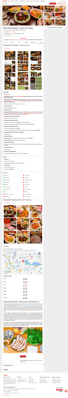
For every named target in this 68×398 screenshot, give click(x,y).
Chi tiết (40, 42)
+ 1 (36, 83)
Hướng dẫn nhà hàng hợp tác (57, 380)
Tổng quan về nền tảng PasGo (22, 379)
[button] (49, 9)
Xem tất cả (60, 22)
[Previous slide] (3, 15)
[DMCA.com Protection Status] (58, 391)
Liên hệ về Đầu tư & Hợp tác (56, 382)
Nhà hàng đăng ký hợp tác (56, 381)
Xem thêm (23, 356)
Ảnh (19, 42)
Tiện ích (12, 42)
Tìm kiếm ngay (30, 380)
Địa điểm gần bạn (31, 379)
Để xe (5, 42)
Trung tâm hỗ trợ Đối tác (56, 379)
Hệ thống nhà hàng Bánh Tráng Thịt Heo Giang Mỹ (32, 305)
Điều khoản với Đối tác (43, 382)
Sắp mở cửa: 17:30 (8, 35)
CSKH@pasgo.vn (16, 390)
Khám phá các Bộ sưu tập (32, 382)
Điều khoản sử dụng (43, 379)
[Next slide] (42, 15)
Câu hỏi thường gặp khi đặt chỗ (22, 382)
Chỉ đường (26, 42)
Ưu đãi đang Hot (31, 381)
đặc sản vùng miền (20, 306)
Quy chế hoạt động (43, 380)
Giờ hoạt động (33, 42)
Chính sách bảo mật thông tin (44, 381)
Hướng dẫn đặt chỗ (20, 380)
